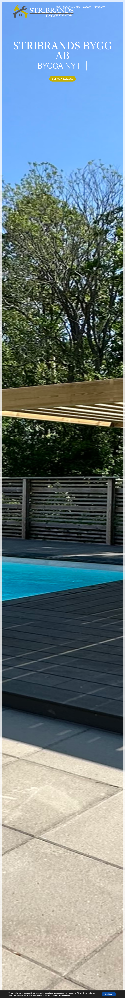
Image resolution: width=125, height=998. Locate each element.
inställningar (65, 995)
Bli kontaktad (62, 78)
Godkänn (108, 994)
